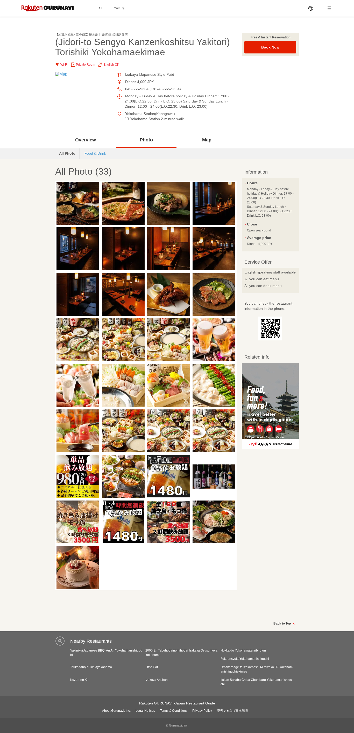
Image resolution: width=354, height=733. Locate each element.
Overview (85, 139)
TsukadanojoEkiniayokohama (91, 667)
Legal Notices (145, 711)
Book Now (270, 47)
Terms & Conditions (173, 711)
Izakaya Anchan (156, 680)
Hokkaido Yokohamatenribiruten (243, 650)
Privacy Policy (202, 711)
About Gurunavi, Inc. (116, 711)
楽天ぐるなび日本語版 (232, 711)
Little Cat (151, 667)
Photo (146, 139)
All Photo (67, 153)
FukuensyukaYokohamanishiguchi (245, 659)
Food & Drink (95, 153)
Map (206, 139)
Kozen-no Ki (79, 680)
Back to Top (282, 623)
